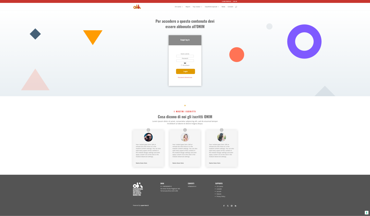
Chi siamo (178, 7)
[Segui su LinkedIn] (235, 205)
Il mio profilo (226, 1)
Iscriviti (219, 191)
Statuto (219, 194)
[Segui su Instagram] (231, 205)
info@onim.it (192, 186)
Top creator (196, 7)
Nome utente (185, 54)
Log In (235, 1)
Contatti (230, 7)
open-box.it (145, 205)
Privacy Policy (221, 196)
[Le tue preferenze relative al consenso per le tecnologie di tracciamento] (366, 212)
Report (188, 7)
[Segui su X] (227, 205)
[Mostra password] (185, 63)
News (223, 7)
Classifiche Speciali (211, 7)
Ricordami (185, 65)
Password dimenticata (185, 77)
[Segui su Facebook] (223, 205)
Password (185, 58)
